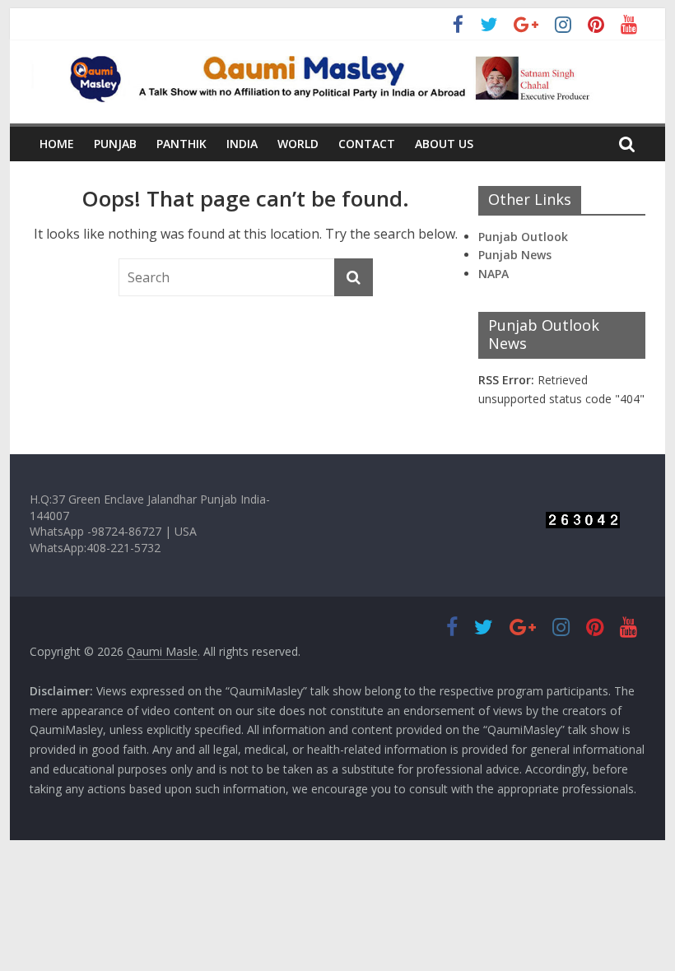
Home (57, 143)
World (298, 143)
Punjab (115, 143)
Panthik (181, 143)
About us (444, 143)
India (242, 143)
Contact (366, 143)
